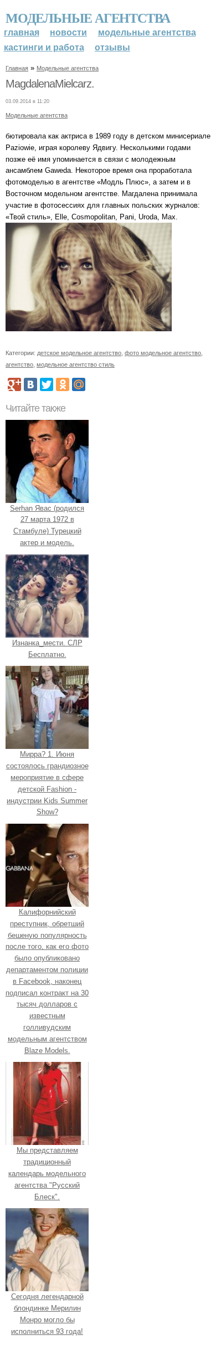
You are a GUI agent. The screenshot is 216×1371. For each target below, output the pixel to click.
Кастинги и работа (44, 47)
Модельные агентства (88, 17)
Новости (68, 32)
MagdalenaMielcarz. (50, 84)
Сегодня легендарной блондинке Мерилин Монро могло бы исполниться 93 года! (47, 1313)
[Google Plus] (14, 384)
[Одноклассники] (62, 384)
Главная (21, 32)
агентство (19, 364)
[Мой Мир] (78, 384)
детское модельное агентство (79, 353)
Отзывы (112, 47)
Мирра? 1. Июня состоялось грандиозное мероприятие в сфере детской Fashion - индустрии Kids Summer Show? (47, 783)
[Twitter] (46, 384)
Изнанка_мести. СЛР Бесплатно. (47, 649)
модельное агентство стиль (76, 364)
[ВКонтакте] (30, 384)
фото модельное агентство (163, 353)
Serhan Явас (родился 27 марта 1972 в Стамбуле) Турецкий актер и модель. (47, 525)
